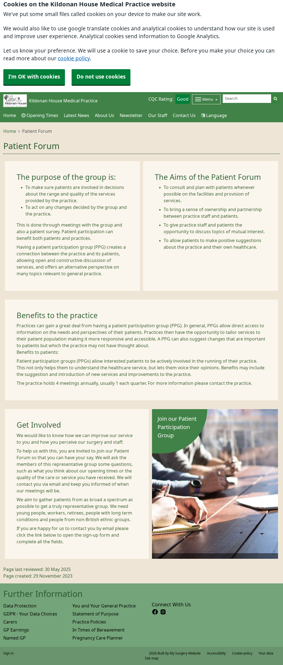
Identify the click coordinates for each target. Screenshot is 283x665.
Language (216, 115)
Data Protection (19, 606)
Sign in (8, 653)
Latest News (76, 115)
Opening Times (41, 115)
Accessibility (216, 653)
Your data (266, 653)
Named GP (14, 638)
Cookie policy (242, 653)
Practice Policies (89, 622)
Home (9, 131)
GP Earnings (16, 630)
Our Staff (157, 115)
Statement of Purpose (95, 614)
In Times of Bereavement (98, 630)
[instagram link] (163, 612)
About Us (104, 115)
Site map (151, 658)
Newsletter (131, 115)
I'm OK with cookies (34, 76)
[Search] (275, 98)
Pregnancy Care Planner (97, 638)
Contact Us (184, 115)
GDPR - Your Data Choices (30, 614)
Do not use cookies (101, 76)
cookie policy (74, 58)
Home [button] (9, 115)
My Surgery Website (185, 653)
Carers (10, 622)
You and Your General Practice (104, 606)
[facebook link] (155, 612)
